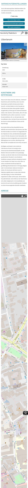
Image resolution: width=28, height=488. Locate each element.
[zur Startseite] (10, 33)
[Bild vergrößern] (14, 51)
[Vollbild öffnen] (25, 195)
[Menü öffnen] (26, 33)
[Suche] (22, 33)
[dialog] (14, 15)
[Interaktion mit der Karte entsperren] (22, 195)
